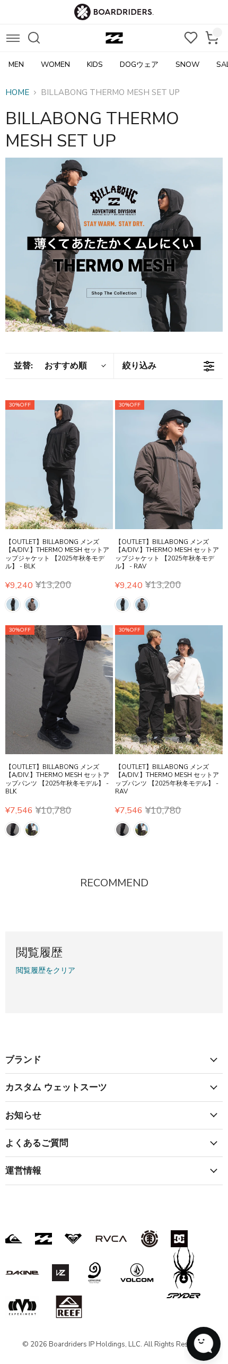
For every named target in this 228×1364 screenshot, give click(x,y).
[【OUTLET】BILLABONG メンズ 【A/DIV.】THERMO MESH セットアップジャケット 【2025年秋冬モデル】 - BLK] (59, 465)
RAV (31, 604)
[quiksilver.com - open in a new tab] (13, 1238)
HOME (17, 92)
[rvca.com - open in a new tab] (111, 1238)
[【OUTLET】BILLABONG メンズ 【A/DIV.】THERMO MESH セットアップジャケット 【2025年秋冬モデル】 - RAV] (169, 465)
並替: (50, 366)
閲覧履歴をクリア (45, 970)
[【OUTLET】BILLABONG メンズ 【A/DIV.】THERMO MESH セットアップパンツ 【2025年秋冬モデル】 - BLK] (59, 690)
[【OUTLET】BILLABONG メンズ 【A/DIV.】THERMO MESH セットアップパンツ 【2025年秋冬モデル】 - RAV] (169, 690)
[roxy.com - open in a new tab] (73, 1238)
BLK (12, 604)
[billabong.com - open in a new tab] (43, 1238)
